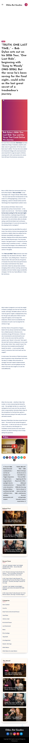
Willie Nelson (6, 647)
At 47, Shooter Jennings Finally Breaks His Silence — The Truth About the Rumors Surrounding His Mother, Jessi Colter (14, 573)
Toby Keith (5, 636)
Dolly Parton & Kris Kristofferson (11, 611)
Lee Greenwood (7, 626)
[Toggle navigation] (2, 4)
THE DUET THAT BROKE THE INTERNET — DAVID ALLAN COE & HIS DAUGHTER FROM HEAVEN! (13, 588)
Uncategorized (6, 640)
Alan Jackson (6, 604)
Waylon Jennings (7, 644)
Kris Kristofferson (7, 622)
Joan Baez (5, 615)
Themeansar (14, 741)
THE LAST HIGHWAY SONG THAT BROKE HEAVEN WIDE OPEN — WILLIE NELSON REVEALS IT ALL (13, 567)
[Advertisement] (14, 25)
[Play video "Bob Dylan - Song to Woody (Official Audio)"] (14, 446)
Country (5, 608)
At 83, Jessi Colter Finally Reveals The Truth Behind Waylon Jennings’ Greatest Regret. (14, 593)
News (3, 41)
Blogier (22, 739)
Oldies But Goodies (14, 5)
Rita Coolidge (6, 633)
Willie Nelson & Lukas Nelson (10, 651)
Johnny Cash (6, 619)
